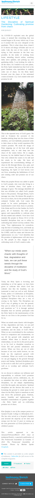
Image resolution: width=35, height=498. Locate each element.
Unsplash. (5, 447)
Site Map (17, 490)
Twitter (28, 463)
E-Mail (6, 467)
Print (13, 467)
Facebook (18, 463)
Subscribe (14, 456)
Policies (12, 490)
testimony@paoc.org (29, 493)
